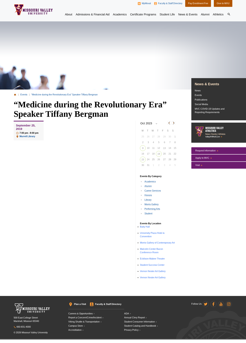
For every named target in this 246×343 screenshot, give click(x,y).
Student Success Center (152, 265)
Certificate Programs (143, 14)
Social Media (201, 104)
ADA (126, 313)
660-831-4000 (24, 327)
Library (147, 200)
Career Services (152, 190)
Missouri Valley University (33, 10)
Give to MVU (223, 3)
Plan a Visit (80, 304)
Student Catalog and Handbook (140, 326)
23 (143, 159)
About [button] (68, 14)
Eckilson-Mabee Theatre (152, 258)
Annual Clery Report (134, 317)
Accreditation (75, 330)
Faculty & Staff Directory (170, 3)
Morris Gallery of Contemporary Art (157, 242)
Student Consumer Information (139, 321)
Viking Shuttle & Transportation (84, 321)
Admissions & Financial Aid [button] (92, 14)
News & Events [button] (187, 14)
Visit (197, 165)
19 (158, 154)
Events (198, 95)
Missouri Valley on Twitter (206, 304)
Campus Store (75, 326)
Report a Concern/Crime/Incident (85, 317)
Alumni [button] (205, 14)
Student (148, 213)
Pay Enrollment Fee (198, 3)
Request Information (205, 150)
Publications (201, 100)
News (198, 90)
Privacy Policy (131, 330)
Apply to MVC (202, 158)
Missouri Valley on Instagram (229, 304)
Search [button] (229, 14)
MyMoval (146, 3)
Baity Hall (145, 227)
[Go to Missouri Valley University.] (15, 94)
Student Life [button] (167, 14)
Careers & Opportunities (80, 313)
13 (164, 148)
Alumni (148, 186)
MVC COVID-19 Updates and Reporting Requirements (210, 110)
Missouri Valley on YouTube (221, 304)
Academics (150, 181)
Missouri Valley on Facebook (213, 304)
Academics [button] (120, 14)
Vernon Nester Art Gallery (153, 271)
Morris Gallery (151, 204)
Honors (148, 195)
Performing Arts (152, 209)
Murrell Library (27, 136)
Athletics (218, 14)
